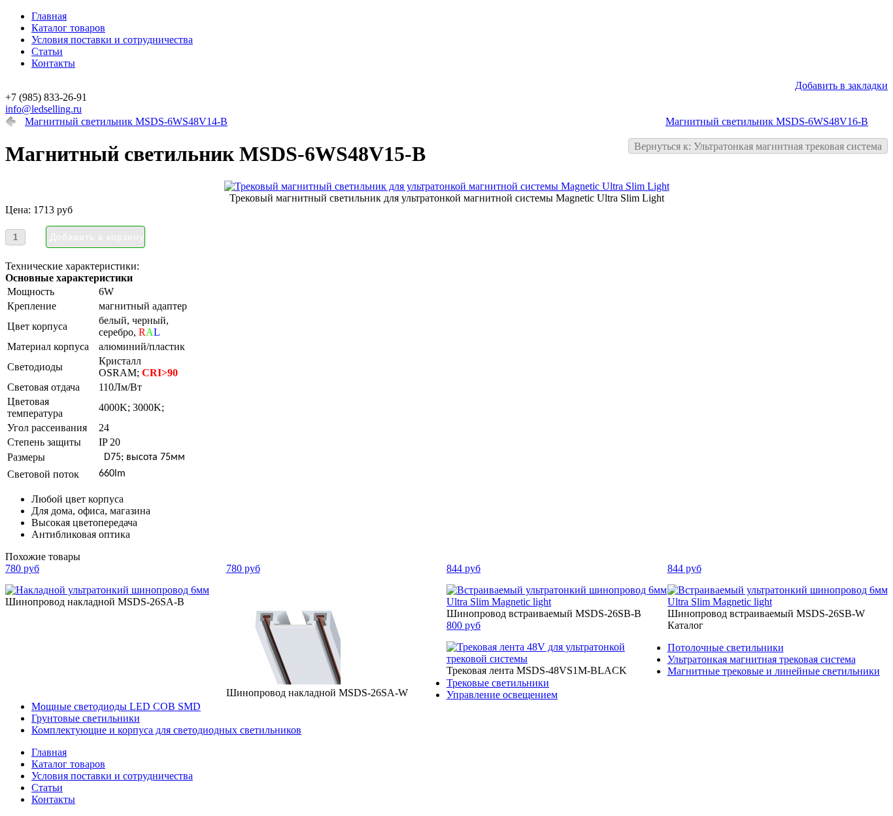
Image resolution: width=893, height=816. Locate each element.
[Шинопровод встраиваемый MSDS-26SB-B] (556, 601)
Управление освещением (502, 694)
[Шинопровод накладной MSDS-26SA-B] (107, 589)
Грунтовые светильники (85, 718)
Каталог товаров (68, 27)
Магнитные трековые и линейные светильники (773, 671)
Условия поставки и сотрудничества (112, 39)
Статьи (47, 51)
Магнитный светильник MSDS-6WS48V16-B (767, 121)
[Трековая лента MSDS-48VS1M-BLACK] (556, 658)
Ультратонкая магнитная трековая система (761, 659)
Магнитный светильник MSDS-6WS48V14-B (126, 121)
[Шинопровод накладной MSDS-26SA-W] (293, 680)
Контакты (53, 63)
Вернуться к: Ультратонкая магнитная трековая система (758, 146)
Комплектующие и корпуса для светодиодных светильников (166, 730)
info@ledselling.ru (43, 109)
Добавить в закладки (841, 85)
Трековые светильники (497, 682)
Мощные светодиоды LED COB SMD (116, 706)
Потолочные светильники (725, 647)
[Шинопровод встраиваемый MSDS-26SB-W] (777, 601)
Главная (49, 16)
